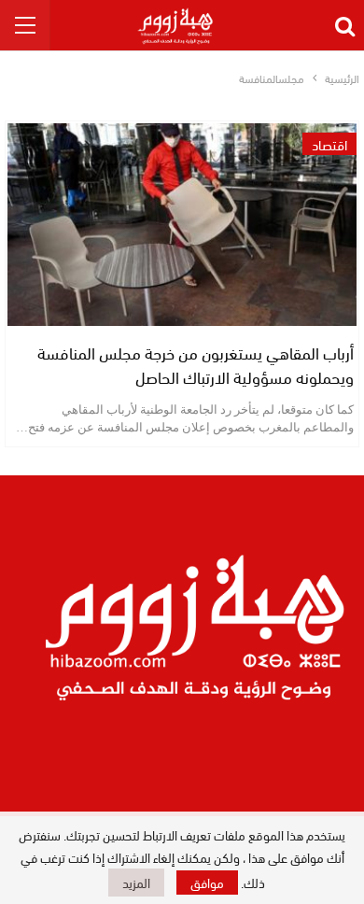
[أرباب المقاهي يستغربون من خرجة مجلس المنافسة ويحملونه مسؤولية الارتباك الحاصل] (182, 224)
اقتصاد (329, 144)
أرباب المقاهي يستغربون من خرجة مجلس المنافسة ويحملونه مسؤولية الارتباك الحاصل (195, 363)
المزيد (136, 882)
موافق (207, 882)
